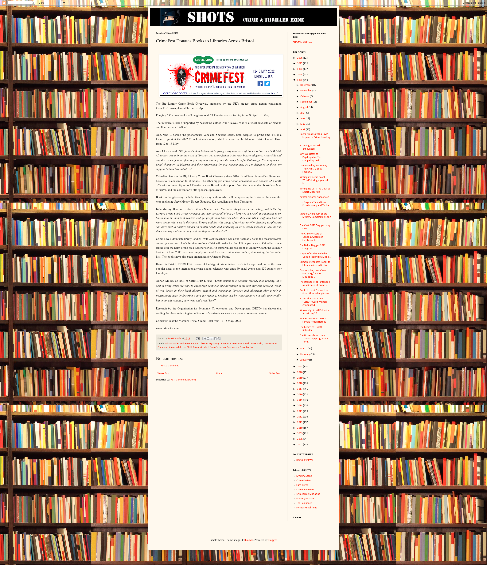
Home (219, 373)
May (303, 124)
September (306, 101)
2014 (300, 405)
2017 (300, 389)
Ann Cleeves (201, 343)
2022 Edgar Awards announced (310, 147)
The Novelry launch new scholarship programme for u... (314, 338)
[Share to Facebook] (215, 338)
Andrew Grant (187, 343)
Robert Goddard (201, 347)
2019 (300, 377)
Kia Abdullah (175, 347)
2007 (300, 444)
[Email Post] (197, 338)
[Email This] (204, 338)
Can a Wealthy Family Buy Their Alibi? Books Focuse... (313, 169)
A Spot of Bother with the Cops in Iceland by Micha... (315, 255)
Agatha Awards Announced (314, 197)
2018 (300, 383)
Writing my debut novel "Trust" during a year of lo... (314, 180)
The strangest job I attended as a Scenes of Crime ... (315, 284)
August (304, 107)
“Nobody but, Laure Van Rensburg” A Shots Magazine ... (313, 273)
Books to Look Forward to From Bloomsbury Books (314, 292)
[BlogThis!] (208, 338)
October (305, 96)
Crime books (256, 343)
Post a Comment (170, 365)
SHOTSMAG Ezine (302, 42)
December (306, 85)
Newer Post (163, 373)
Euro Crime (302, 485)
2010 (300, 428)
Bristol (246, 343)
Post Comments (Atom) (183, 379)
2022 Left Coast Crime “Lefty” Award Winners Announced (313, 302)
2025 (300, 63)
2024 (300, 69)
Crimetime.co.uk (305, 489)
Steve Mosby (246, 347)
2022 (300, 80)
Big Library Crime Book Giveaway (225, 343)
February (305, 354)
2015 (300, 400)
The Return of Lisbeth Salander (311, 329)
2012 (300, 416)
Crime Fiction (270, 343)
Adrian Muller (172, 343)
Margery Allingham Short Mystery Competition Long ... (315, 217)
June (303, 118)
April (303, 129)
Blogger (272, 540)
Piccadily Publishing (306, 507)
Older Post (275, 373)
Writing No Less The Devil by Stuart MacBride (315, 190)
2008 (300, 439)
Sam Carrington (218, 347)
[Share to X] (211, 338)
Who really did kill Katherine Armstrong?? (315, 312)
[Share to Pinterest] (219, 338)
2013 (300, 411)
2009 (300, 433)
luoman (249, 540)
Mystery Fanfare (305, 498)
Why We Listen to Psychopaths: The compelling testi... (310, 157)
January (304, 359)
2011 (300, 422)
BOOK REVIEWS (304, 460)
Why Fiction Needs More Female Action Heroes (313, 320)
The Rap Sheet (304, 503)
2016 (300, 394)
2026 (300, 58)
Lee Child (187, 347)
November (306, 90)
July (302, 113)
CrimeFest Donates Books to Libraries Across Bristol (315, 264)
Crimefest (163, 347)
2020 (300, 372)
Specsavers (233, 347)
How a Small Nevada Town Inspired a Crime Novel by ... (315, 137)
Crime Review (303, 480)
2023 (300, 74)
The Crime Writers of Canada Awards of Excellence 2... (311, 237)
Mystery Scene (304, 476)
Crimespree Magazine (308, 494)
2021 (300, 366)
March (304, 348)
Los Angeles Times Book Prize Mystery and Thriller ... (315, 205)
